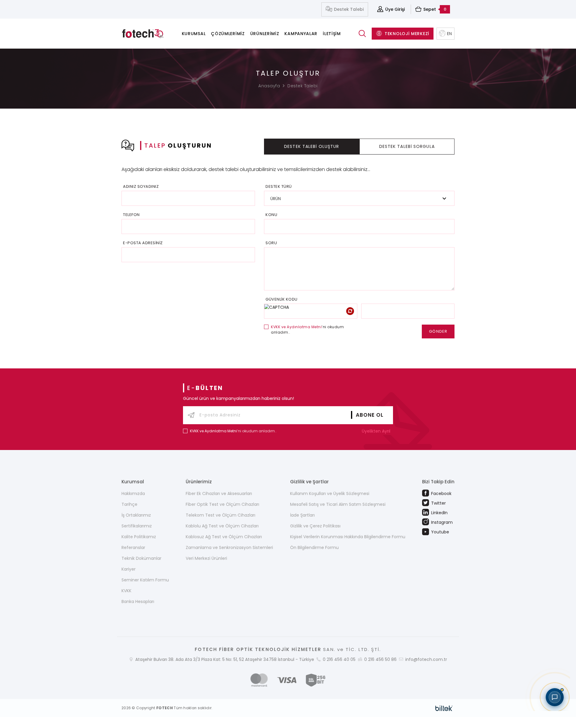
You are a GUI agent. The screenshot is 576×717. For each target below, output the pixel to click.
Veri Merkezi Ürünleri (206, 558)
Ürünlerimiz (264, 34)
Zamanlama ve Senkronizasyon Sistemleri (229, 547)
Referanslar (133, 547)
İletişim (332, 34)
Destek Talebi (349, 9)
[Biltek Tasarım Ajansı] (444, 708)
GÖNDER (438, 331)
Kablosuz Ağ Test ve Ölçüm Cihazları (224, 537)
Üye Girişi (395, 9)
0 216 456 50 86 (380, 659)
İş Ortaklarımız (136, 515)
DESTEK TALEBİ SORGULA (407, 146)
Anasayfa (269, 86)
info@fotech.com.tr (426, 659)
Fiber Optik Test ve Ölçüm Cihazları (222, 504)
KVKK (126, 591)
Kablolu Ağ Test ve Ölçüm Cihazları (222, 526)
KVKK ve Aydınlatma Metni (296, 326)
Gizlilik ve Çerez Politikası (315, 526)
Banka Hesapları (138, 601)
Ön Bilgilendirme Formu (314, 547)
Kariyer (129, 569)
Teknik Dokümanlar (141, 558)
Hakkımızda (133, 493)
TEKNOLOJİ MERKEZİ (407, 34)
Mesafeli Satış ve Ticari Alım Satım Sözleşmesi (338, 504)
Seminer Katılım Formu (145, 580)
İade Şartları (302, 515)
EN (449, 34)
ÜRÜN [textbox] (275, 199)
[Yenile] (350, 311)
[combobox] (359, 198)
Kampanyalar (300, 34)
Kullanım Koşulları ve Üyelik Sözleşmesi (329, 493)
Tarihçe (129, 504)
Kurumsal (194, 34)
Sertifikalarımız (137, 526)
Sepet (434, 9)
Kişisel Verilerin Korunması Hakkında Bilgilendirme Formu (347, 537)
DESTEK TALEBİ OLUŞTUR (311, 146)
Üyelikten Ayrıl (377, 431)
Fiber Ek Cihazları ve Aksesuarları (219, 493)
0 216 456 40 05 (339, 659)
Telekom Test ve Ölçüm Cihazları (220, 515)
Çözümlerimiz (227, 34)
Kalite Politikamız (139, 537)
